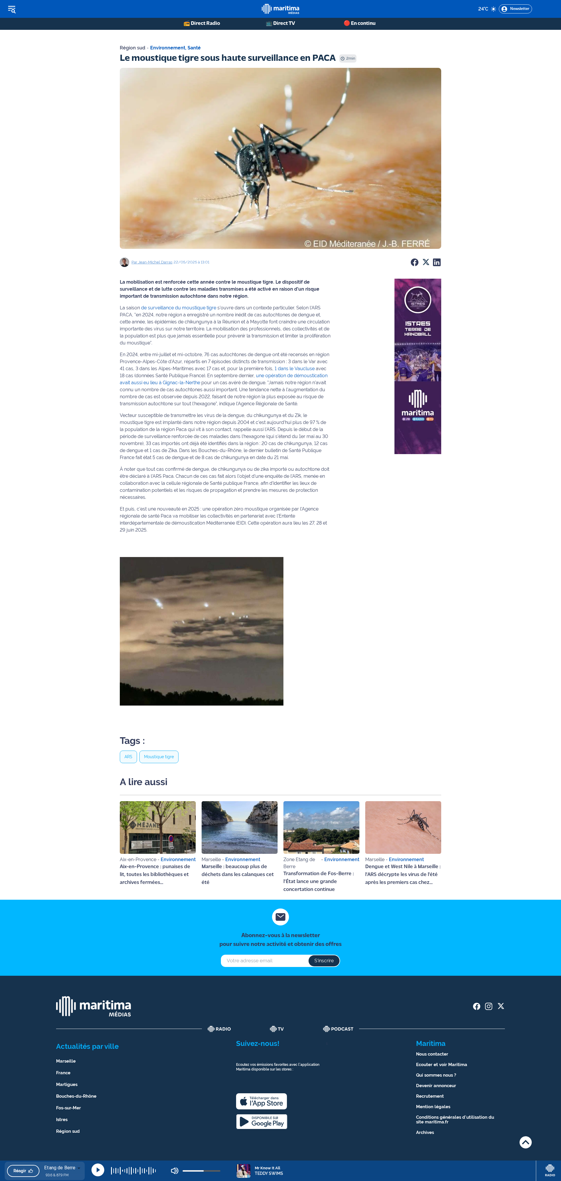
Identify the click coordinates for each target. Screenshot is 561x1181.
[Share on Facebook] (414, 262)
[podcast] (338, 1028)
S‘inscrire (324, 960)
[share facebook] (476, 1006)
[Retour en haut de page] (525, 1142)
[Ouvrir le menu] (41, 9)
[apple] (261, 1101)
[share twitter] (500, 1006)
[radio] (219, 1028)
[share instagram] (488, 1006)
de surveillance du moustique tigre (178, 308)
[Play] (98, 1170)
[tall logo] (280, 9)
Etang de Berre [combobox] (59, 1167)
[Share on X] (425, 262)
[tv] (277, 1028)
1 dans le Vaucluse (295, 368)
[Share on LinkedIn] (436, 262)
